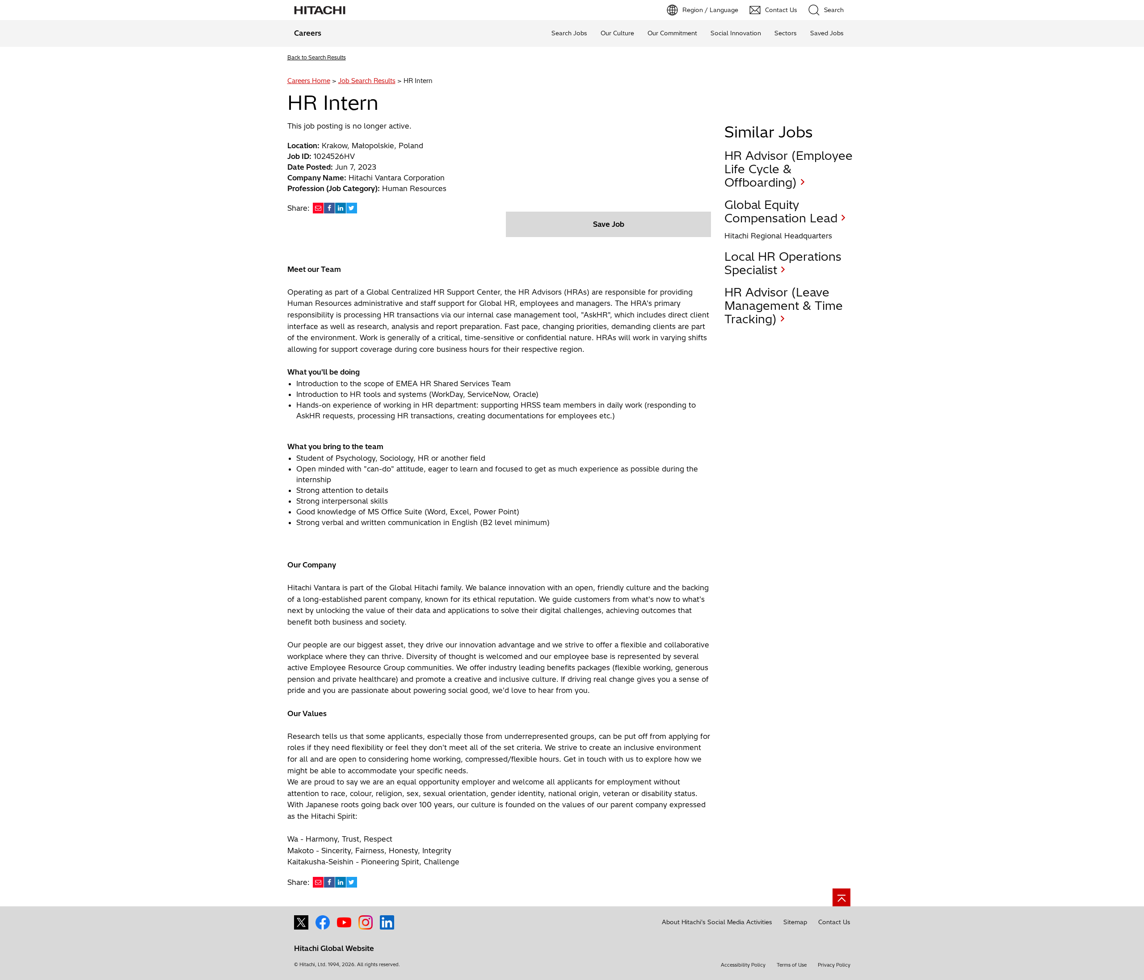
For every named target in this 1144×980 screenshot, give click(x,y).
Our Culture (617, 33)
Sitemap (795, 922)
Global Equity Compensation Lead (780, 211)
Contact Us (834, 922)
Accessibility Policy (743, 965)
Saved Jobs (827, 33)
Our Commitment (672, 33)
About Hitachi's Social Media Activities (717, 922)
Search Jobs (569, 33)
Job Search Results (366, 81)
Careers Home (308, 81)
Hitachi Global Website (334, 948)
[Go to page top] (841, 897)
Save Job (608, 224)
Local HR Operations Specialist (782, 263)
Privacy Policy (834, 965)
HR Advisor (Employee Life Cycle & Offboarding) (788, 169)
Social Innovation (736, 33)
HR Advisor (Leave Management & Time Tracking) (783, 305)
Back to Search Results (316, 57)
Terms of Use (792, 965)
